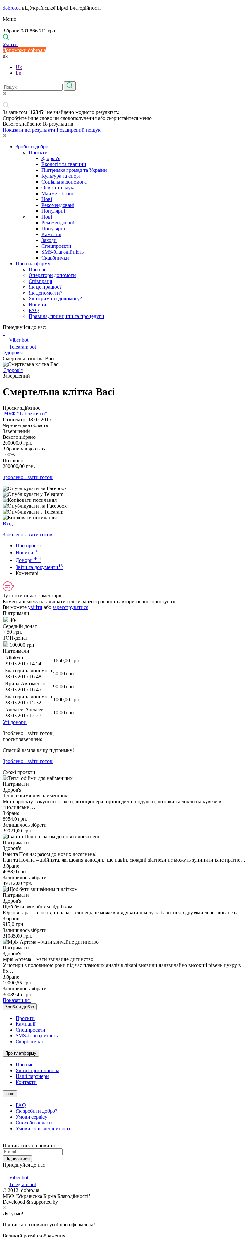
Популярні (53, 211)
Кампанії (51, 234)
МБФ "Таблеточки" (25, 413)
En (18, 73)
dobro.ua (12, 8)
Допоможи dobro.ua (24, 50)
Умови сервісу (31, 1117)
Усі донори (15, 722)
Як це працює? (45, 287)
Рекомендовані (58, 205)
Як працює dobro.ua (37, 1070)
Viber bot (18, 340)
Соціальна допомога (64, 181)
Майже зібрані (57, 193)
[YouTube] (4, 1171)
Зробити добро (32, 146)
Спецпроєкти (56, 246)
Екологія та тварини (64, 164)
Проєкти (38, 152)
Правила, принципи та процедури (66, 316)
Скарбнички (55, 257)
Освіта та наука (59, 187)
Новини (37, 304)
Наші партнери (32, 1076)
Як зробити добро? (36, 1111)
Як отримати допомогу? (55, 298)
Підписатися (17, 1158)
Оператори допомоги (52, 275)
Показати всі (17, 1000)
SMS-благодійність (63, 252)
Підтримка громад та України (74, 170)
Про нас (37, 269)
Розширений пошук (79, 130)
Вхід (8, 523)
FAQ (34, 310)
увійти (35, 607)
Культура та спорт (61, 176)
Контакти (26, 1082)
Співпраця (40, 281)
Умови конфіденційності (43, 1128)
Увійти (10, 44)
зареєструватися (70, 607)
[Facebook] (3, 1171)
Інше (9, 1093)
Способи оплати (34, 1122)
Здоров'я (51, 158)
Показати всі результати (29, 130)
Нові (47, 199)
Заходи (49, 240)
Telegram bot (22, 346)
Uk (19, 67)
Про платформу (33, 263)
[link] (124, 488)
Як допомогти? (45, 293)
